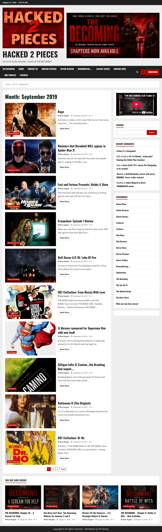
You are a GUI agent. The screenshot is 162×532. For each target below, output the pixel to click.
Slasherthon (12, 425)
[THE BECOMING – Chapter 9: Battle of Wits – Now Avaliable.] (139, 497)
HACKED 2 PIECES (30, 54)
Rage (30, 120)
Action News (121, 204)
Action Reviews (67, 68)
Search (120, 125)
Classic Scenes (103, 68)
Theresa (120, 173)
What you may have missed (127, 303)
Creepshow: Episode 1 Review (30, 229)
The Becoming (9, 68)
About (21, 68)
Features (24, 75)
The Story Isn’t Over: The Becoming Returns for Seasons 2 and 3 (60, 514)
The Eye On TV (13, 243)
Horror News (120, 68)
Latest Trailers (122, 260)
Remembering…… (85, 68)
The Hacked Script (123, 291)
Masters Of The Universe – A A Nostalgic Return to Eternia (96, 514)
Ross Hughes (64, 116)
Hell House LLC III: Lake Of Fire (30, 266)
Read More (65, 128)
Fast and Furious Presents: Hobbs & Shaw (30, 193)
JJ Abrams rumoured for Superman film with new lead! (30, 338)
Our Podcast (10, 75)
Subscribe (153, 71)
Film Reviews (121, 241)
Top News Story (13, 170)
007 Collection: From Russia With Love (30, 302)
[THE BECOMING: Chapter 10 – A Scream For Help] (23, 497)
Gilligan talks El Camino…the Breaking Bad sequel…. (30, 375)
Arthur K (120, 151)
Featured (120, 222)
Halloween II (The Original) (30, 411)
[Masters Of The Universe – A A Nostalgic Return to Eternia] (100, 497)
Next (63, 469)
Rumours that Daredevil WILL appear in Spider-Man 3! (30, 156)
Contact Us (33, 68)
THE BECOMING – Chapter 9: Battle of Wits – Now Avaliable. (138, 514)
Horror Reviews (49, 68)
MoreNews (90, 529)
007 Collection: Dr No (30, 448)
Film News (12, 352)
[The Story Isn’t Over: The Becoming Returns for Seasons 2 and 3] (62, 497)
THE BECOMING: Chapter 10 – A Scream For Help (19, 514)
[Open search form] (137, 72)
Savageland (131, 151)
